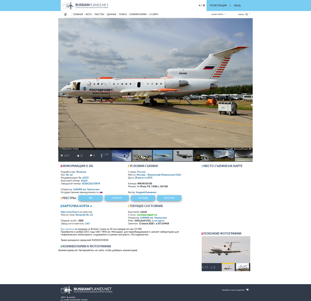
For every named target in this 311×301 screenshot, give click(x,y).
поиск (123, 14)
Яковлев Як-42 (84, 214)
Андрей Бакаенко (146, 192)
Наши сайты (217, 14)
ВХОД (237, 5)
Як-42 (69, 174)
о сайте (153, 14)
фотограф (169, 198)
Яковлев (81, 171)
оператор (117, 198)
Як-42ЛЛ (83, 177)
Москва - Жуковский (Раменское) (163, 174)
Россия (141, 171)
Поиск (242, 14)
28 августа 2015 (143, 177)
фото (89, 14)
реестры (99, 14)
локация (143, 198)
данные (111, 14)
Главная (78, 14)
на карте (159, 220)
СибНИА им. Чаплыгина (86, 189)
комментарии (138, 14)
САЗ (87, 223)
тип (91, 198)
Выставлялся (67, 229)
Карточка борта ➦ (77, 206)
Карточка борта (70, 211)
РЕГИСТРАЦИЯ (218, 5)
